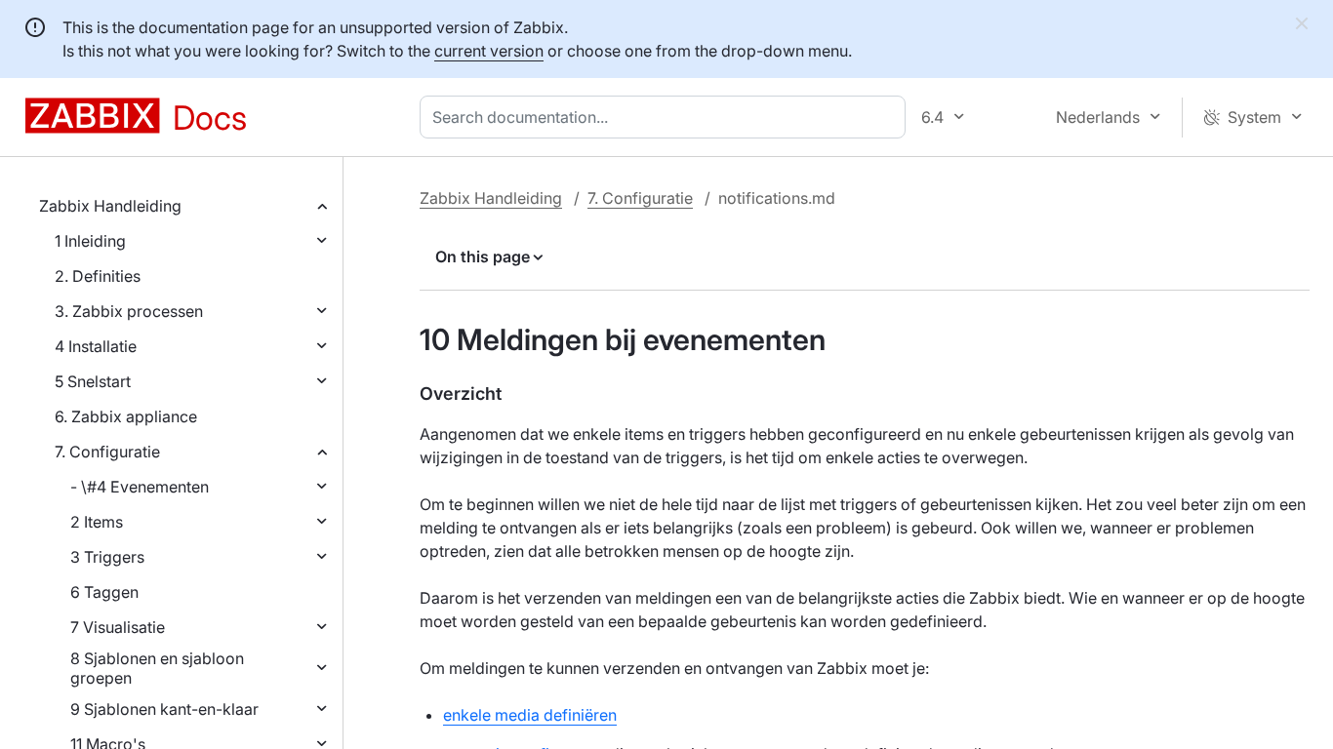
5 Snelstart (93, 381)
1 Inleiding (90, 241)
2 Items (96, 522)
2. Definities (98, 276)
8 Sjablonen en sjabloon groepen (157, 668)
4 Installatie (96, 346)
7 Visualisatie (117, 627)
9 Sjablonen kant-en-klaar (164, 709)
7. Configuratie (107, 451)
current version (489, 50)
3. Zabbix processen (129, 311)
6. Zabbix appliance (126, 416)
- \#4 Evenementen (139, 486)
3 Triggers (107, 557)
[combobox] (666, 117)
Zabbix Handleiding (110, 206)
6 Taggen (104, 592)
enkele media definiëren (530, 715)
